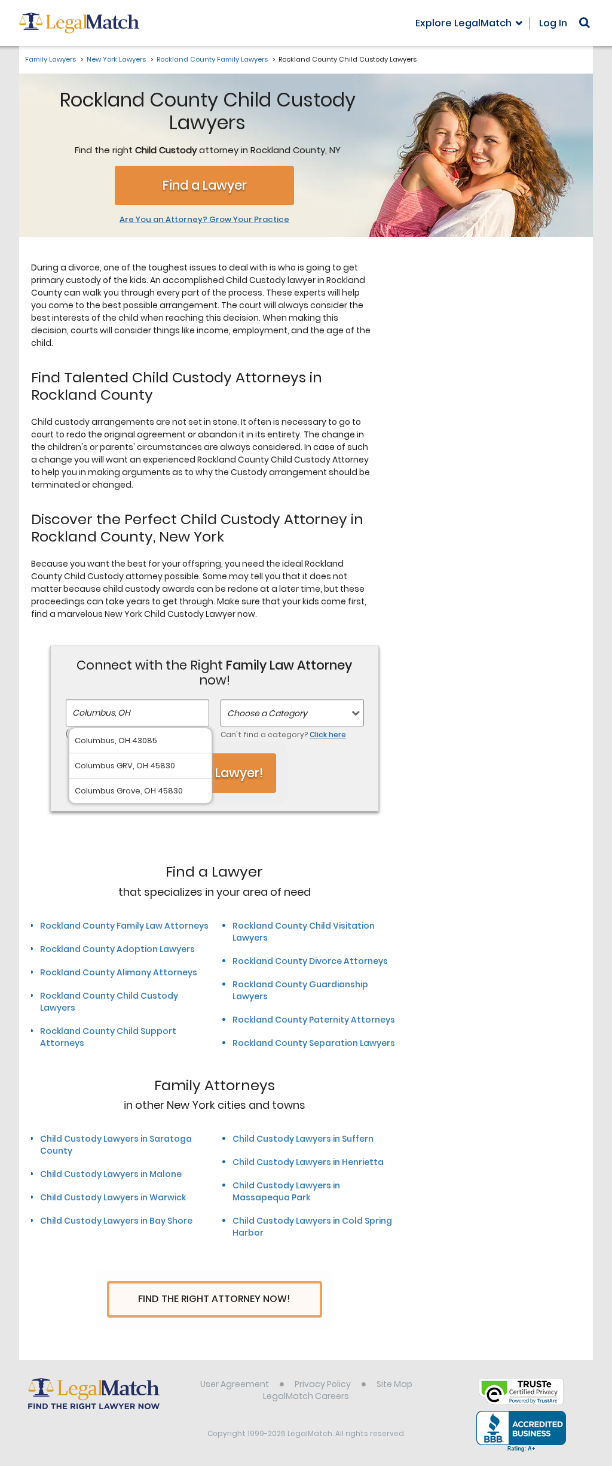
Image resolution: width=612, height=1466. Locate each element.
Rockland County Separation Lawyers (313, 1043)
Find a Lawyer (205, 185)
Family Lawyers (50, 59)
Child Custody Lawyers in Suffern (303, 1139)
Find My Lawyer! (215, 772)
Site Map (394, 1384)
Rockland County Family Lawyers (212, 59)
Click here (328, 734)
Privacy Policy (323, 1384)
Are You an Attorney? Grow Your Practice (204, 219)
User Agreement (234, 1384)
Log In (553, 23)
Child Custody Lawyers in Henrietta (308, 1162)
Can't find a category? (283, 734)
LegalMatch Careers (306, 1396)
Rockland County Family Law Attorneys (124, 926)
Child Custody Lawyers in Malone (111, 1174)
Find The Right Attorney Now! (214, 1299)
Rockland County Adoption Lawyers (117, 949)
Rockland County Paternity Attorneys (313, 1020)
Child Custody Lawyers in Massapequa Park (286, 1191)
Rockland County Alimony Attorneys (118, 972)
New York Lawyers (116, 59)
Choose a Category (267, 713)
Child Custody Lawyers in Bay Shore (116, 1221)
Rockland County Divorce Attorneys (310, 961)
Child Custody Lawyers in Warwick (113, 1197)
